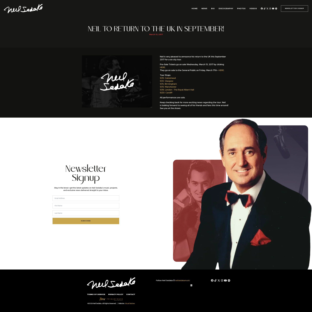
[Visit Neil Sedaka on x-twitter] (267, 8)
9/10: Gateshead (168, 78)
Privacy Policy (115, 294)
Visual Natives (130, 303)
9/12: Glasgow (166, 81)
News (204, 8)
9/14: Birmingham (168, 84)
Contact (130, 294)
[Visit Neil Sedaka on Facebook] (262, 8)
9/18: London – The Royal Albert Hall (177, 90)
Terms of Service (96, 294)
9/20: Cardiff (166, 93)
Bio (213, 8)
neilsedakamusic (182, 280)
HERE (162, 67)
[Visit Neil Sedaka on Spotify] (276, 8)
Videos (253, 8)
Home (195, 8)
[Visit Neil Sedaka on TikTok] (264, 8)
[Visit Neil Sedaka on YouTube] (273, 8)
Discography (226, 8)
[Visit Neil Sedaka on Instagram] (270, 8)
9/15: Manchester (168, 87)
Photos (241, 8)
